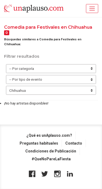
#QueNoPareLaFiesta (51, 159)
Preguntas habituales (39, 143)
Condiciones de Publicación (50, 151)
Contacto (73, 143)
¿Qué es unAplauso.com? (49, 135)
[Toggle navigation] (92, 8)
